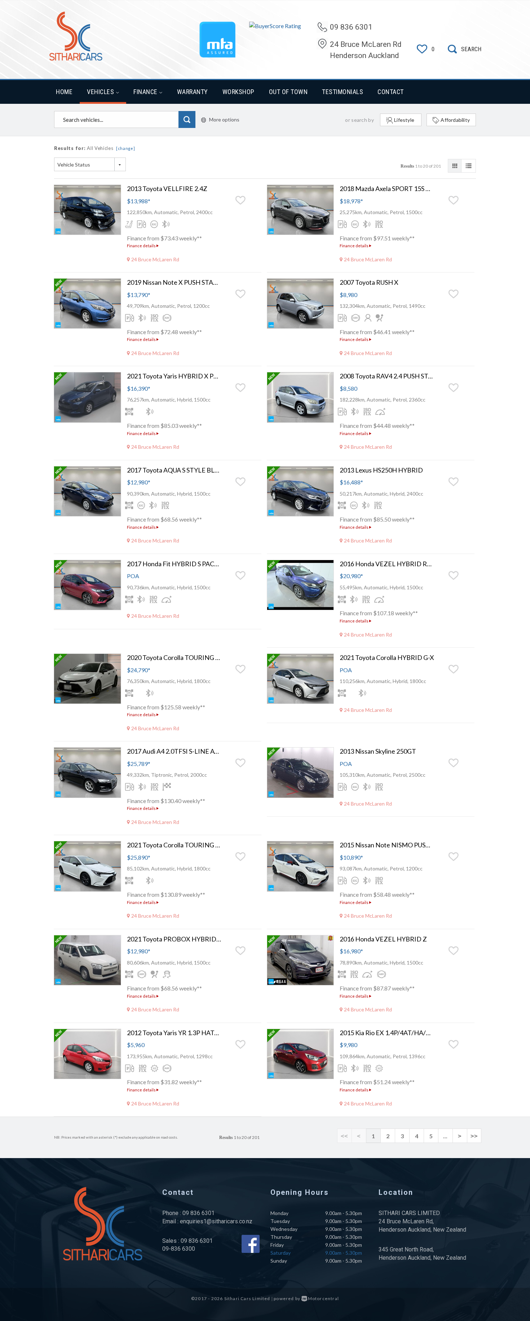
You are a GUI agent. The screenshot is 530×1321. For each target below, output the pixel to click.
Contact (390, 92)
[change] (125, 148)
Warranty (192, 92)
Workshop (238, 92)
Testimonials (342, 92)
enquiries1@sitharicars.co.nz (216, 1221)
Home (64, 92)
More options (224, 119)
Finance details (141, 245)
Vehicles (101, 92)
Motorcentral (323, 1298)
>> (474, 1135)
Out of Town (288, 92)
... (445, 1135)
